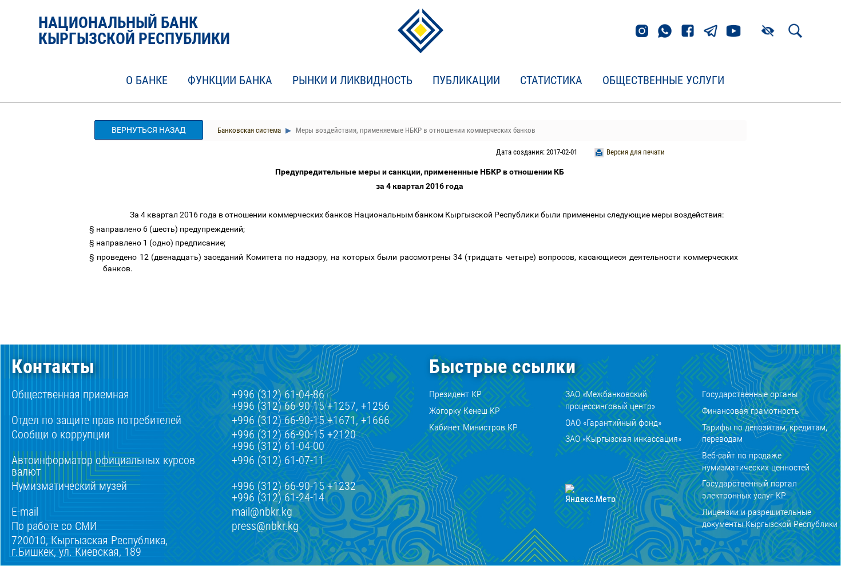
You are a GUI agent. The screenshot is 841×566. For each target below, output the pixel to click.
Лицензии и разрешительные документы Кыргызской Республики (770, 517)
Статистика (551, 80)
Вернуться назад (149, 129)
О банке (147, 80)
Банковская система (249, 130)
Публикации (466, 80)
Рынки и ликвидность (352, 80)
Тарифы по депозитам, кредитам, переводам (764, 433)
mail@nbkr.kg (262, 511)
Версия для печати (635, 152)
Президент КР (455, 394)
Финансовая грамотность (750, 410)
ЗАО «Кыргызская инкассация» (623, 438)
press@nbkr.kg (265, 526)
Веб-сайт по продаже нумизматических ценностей (756, 461)
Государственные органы (750, 394)
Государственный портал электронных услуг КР (749, 489)
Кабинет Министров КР (473, 427)
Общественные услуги (663, 80)
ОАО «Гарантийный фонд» (613, 422)
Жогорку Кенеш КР (464, 410)
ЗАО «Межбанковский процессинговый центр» (610, 400)
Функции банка (230, 80)
